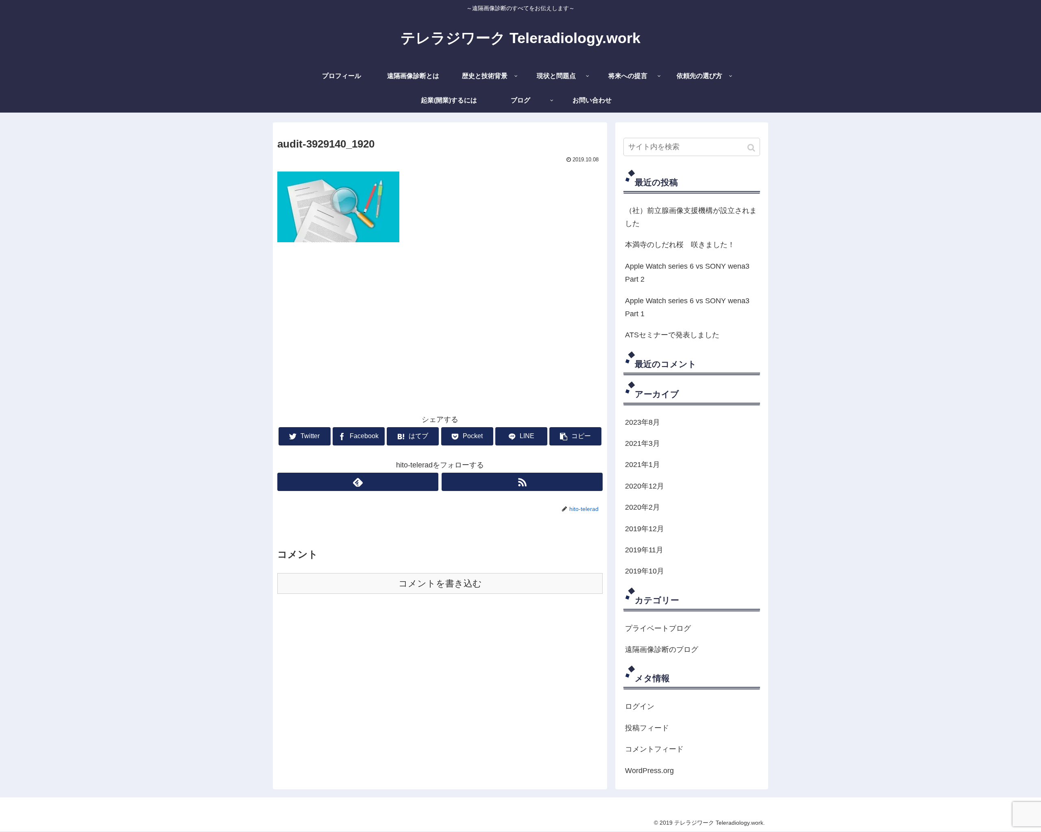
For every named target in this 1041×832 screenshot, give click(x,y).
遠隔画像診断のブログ (661, 649)
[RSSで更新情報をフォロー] (522, 482)
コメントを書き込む (440, 583)
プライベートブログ (658, 628)
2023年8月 (642, 422)
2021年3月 (642, 443)
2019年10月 (644, 571)
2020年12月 (644, 486)
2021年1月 (642, 465)
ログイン (639, 706)
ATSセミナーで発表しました (672, 335)
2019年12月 (644, 529)
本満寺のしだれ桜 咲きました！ (680, 245)
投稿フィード (647, 728)
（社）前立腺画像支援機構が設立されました (691, 217)
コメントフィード (654, 749)
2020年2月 (642, 507)
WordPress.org (649, 771)
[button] (752, 148)
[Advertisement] (440, 311)
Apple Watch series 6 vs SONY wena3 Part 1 (687, 307)
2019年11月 (644, 550)
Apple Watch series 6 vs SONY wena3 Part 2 (687, 272)
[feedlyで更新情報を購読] (357, 482)
